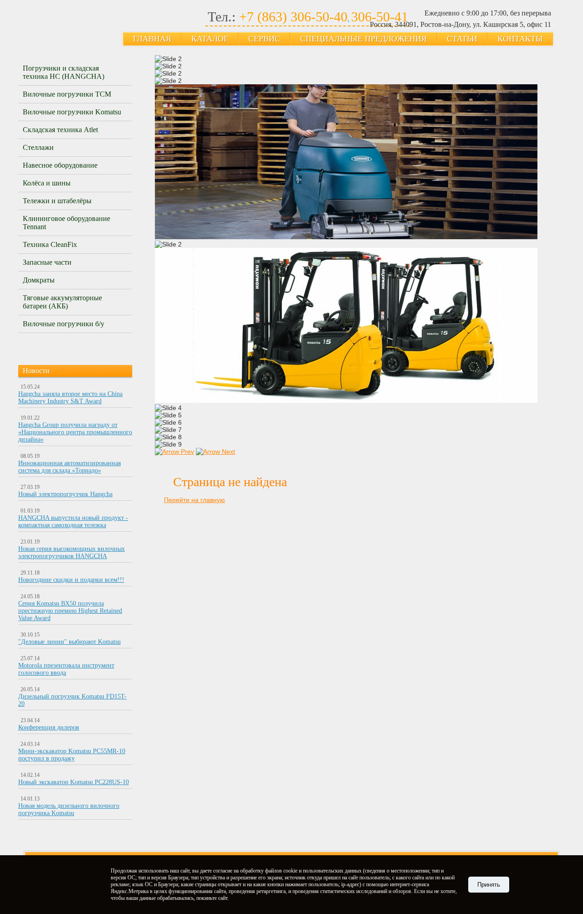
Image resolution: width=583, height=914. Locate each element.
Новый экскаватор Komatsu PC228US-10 (73, 782)
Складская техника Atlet (60, 130)
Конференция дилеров (48, 727)
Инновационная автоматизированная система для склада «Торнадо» (69, 467)
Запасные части (47, 262)
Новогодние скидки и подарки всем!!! (71, 579)
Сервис (264, 38)
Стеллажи (38, 147)
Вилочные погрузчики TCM (67, 94)
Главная (152, 38)
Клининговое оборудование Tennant (66, 223)
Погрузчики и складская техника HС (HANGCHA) (63, 72)
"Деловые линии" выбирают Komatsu (69, 641)
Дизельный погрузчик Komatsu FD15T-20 (72, 700)
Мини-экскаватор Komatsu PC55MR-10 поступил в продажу (71, 755)
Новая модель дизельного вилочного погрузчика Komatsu (68, 809)
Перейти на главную (194, 499)
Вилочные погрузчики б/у (63, 324)
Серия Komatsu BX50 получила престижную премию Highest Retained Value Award (70, 610)
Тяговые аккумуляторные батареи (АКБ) (62, 302)
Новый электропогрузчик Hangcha (65, 494)
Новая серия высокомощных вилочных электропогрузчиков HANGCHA (71, 552)
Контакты (520, 38)
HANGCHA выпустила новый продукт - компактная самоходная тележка (73, 521)
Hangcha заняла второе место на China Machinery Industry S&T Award (70, 397)
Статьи (462, 38)
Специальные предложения (363, 38)
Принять (488, 884)
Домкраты (39, 280)
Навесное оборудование (60, 165)
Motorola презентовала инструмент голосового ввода (66, 669)
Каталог (209, 38)
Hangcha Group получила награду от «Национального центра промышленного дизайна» (75, 432)
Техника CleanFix (50, 244)
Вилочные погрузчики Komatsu (72, 112)
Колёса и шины (47, 183)
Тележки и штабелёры (57, 201)
